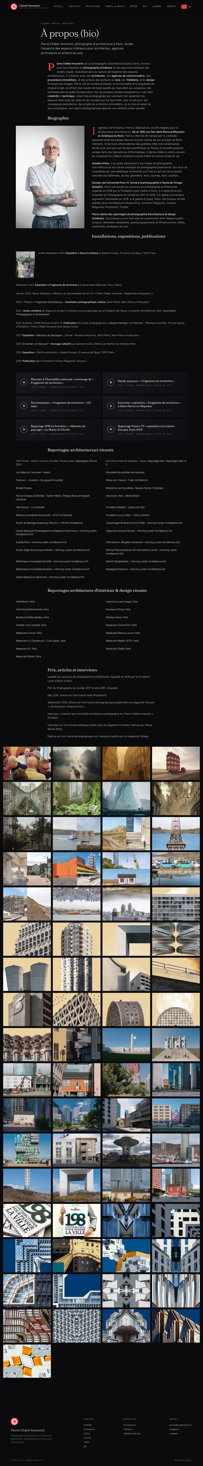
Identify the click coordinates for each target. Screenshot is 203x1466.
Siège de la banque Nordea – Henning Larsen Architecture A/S (139, 530)
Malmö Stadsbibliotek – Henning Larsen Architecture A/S (136, 561)
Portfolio (74, 6)
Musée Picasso (24, 488)
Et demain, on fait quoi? (36, 343)
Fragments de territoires (49, 301)
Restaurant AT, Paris (26, 648)
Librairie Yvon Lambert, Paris (31, 625)
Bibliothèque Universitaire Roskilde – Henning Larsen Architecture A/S (52, 569)
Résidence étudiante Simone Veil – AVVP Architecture (44, 515)
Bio (145, 6)
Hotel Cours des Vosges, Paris (122, 601)
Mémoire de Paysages (49, 335)
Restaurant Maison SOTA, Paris (122, 640)
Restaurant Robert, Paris (28, 656)
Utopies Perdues (118, 322)
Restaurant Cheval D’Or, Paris (121, 625)
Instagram (174, 1429)
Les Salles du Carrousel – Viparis (33, 472)
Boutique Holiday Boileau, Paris (32, 617)
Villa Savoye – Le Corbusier (30, 507)
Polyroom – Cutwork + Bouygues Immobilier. (39, 480)
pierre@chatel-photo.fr (180, 1425)
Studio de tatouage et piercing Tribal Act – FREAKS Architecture (49, 522)
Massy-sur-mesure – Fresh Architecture (127, 480)
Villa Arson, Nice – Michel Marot (122, 495)
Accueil (58, 6)
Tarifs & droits (115, 6)
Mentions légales (183, 1460)
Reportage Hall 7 (156, 461)
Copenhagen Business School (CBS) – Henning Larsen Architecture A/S (144, 522)
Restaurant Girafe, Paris (118, 648)
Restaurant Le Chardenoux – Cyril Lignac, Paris (41, 640)
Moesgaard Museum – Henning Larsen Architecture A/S (135, 569)
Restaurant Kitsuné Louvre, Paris (123, 633)
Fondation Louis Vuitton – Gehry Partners (128, 515)
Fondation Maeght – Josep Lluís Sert (125, 507)
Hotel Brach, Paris (25, 601)
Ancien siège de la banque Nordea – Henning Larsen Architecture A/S (53, 550)
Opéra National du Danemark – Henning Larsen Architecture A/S (50, 577)
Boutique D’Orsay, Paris (118, 609)
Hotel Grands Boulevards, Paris (32, 609)
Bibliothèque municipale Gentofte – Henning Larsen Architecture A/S (52, 561)
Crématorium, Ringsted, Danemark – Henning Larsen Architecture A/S (143, 542)
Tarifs (86, 1442)
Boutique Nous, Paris (117, 617)
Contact (171, 6)
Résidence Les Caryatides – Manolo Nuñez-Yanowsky (134, 488)
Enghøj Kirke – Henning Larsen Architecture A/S (41, 542)
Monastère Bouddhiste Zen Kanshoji (125, 472)
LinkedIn (173, 1433)
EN (189, 7)
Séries (134, 6)
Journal (157, 6)
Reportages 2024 (85, 461)
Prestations (93, 6)
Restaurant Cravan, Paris (29, 633)
